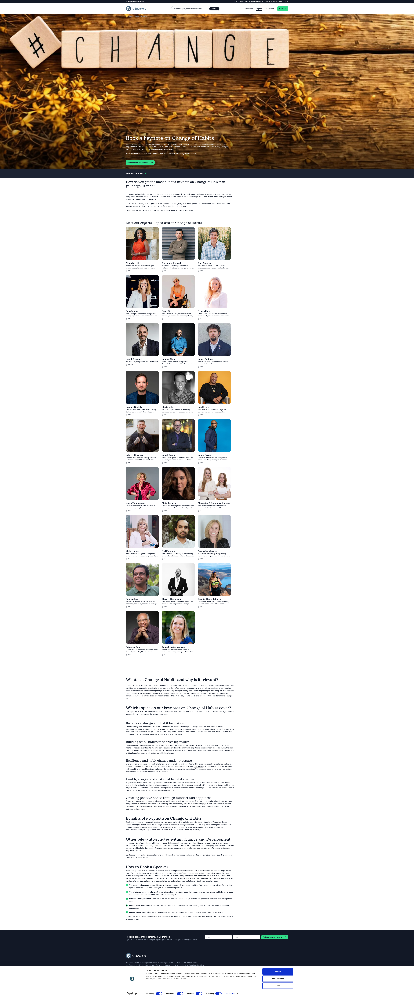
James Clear (168, 359)
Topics (259, 9)
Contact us (130, 916)
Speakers (249, 9)
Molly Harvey (133, 551)
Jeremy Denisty (134, 407)
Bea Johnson (132, 311)
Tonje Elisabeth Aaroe (173, 647)
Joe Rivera (203, 407)
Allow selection (278, 978)
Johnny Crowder (134, 455)
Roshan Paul (132, 599)
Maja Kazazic (169, 503)
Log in (235, 1)
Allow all (278, 971)
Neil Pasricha (168, 551)
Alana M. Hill (132, 263)
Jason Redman (205, 359)
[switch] (180, 993)
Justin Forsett (205, 455)
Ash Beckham (205, 263)
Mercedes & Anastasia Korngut (214, 503)
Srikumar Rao (133, 647)
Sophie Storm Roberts (209, 599)
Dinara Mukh (204, 311)
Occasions (269, 9)
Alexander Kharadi (171, 263)
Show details (230, 994)
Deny (278, 985)
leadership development (168, 845)
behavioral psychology (220, 843)
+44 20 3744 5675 (282, 1)
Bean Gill (166, 311)
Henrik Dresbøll (134, 359)
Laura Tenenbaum (135, 503)
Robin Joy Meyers (207, 551)
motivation (130, 845)
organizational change (145, 845)
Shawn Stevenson (171, 599)
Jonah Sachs (168, 455)
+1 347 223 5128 (269, 1)
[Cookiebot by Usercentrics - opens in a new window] (132, 993)
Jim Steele (167, 407)
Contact (282, 9)
